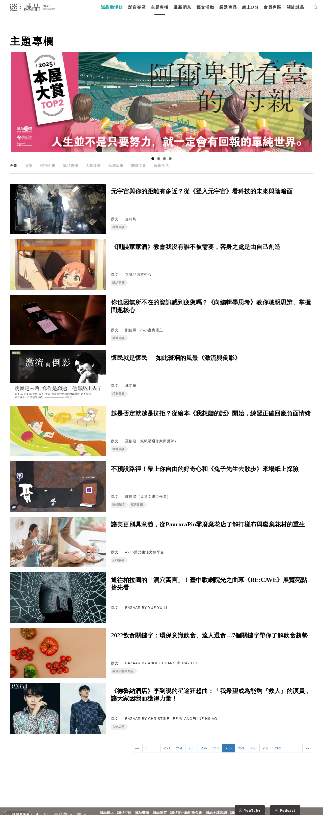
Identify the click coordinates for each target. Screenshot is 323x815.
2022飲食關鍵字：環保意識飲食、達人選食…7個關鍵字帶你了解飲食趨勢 (209, 635)
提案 (29, 166)
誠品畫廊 (142, 812)
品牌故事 (116, 166)
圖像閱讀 (118, 504)
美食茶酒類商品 (122, 671)
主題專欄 (160, 7)
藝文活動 (205, 7)
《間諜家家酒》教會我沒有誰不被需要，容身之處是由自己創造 (196, 246)
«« (137, 748)
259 (241, 748)
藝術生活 (161, 166)
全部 (14, 166)
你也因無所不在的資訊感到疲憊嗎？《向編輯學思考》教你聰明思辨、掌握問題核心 (211, 306)
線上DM (250, 7)
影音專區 (137, 7)
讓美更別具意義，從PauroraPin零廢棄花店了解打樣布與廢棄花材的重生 (208, 524)
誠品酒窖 (160, 812)
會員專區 (272, 7)
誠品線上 (107, 812)
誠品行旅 (124, 812)
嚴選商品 (228, 7)
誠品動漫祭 (112, 7)
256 (204, 748)
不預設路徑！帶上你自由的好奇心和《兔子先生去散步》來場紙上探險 (205, 469)
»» (308, 748)
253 (167, 748)
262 (278, 748)
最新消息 (183, 7)
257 (216, 748)
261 (266, 748)
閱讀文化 (138, 166)
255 (192, 748)
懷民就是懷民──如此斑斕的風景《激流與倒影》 (176, 358)
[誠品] (32, 7)
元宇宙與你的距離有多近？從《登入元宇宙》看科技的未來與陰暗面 (202, 191)
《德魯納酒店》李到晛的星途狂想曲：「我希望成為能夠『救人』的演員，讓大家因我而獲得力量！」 (211, 695)
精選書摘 (118, 227)
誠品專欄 (70, 166)
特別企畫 (48, 166)
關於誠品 (295, 7)
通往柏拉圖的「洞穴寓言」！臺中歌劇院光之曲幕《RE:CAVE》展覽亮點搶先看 (209, 584)
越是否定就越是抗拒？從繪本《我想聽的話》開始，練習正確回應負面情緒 (211, 413)
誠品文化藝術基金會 (186, 812)
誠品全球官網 (216, 812)
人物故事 (93, 166)
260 (253, 748)
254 (179, 748)
